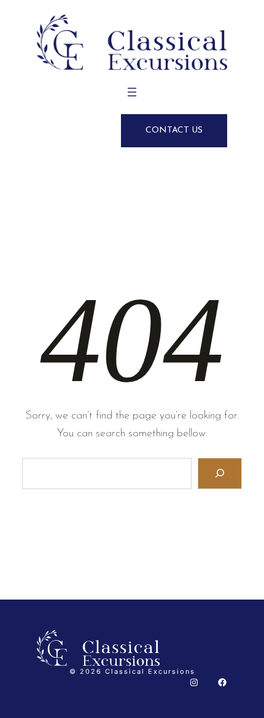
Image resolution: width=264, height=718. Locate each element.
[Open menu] (132, 92)
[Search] (220, 473)
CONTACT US (174, 130)
